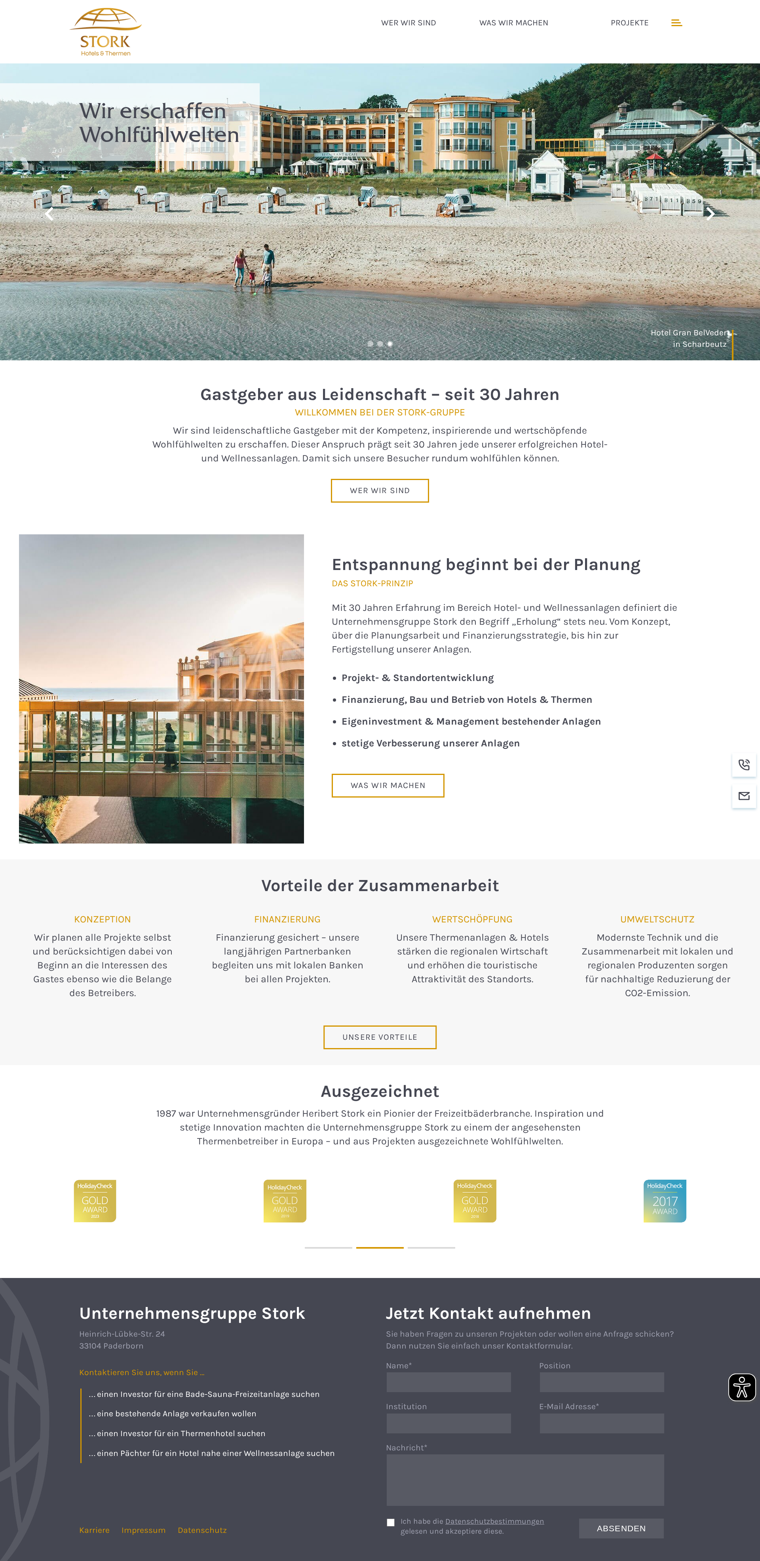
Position (555, 1365)
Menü (676, 23)
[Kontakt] (744, 796)
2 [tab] (380, 344)
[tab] (328, 1248)
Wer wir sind (380, 490)
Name (409, 1366)
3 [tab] (390, 344)
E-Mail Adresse (569, 1407)
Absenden (621, 1528)
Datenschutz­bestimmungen (494, 1521)
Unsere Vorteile (380, 1037)
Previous (49, 214)
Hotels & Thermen (106, 31)
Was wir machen (388, 785)
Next (710, 214)
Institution (406, 1406)
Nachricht (409, 1448)
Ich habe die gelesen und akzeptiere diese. (472, 1526)
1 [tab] (370, 344)
